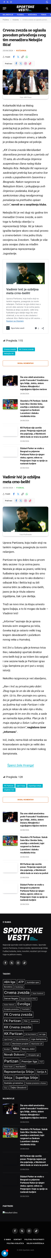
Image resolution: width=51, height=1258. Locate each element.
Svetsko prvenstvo (13, 1083)
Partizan (11, 1061)
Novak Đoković (14, 1054)
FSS (25, 1021)
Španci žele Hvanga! (20, 765)
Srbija (8, 1078)
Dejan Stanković (38, 993)
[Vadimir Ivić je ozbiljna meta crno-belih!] (25, 519)
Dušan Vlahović (9, 1005)
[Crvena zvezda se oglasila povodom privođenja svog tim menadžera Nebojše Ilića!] (25, 82)
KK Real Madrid (30, 1034)
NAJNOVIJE (8, 15)
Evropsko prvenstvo (11, 1009)
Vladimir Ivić (9, 790)
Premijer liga (29, 1061)
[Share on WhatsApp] (27, 57)
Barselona (8, 987)
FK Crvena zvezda (18, 1015)
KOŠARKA (32, 15)
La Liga (42, 1034)
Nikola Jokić (28, 1049)
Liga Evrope (8, 1039)
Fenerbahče (26, 1009)
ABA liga (9, 982)
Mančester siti (36, 1044)
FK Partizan (8, 786)
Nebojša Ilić (9, 353)
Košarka (21, 50)
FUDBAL (20, 15)
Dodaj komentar (25, 363)
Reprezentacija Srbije (19, 1072)
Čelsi (5, 1088)
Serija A (41, 1071)
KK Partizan (13, 1034)
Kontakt (18, 1239)
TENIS (43, 15)
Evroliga (23, 1004)
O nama (7, 1239)
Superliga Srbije (35, 786)
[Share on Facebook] (14, 57)
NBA (16, 1049)
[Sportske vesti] (25, 8)
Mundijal (7, 1049)
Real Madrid (20, 1067)
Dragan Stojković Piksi (28, 999)
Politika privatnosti (34, 1239)
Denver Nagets (11, 998)
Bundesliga (19, 987)
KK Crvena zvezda (26, 349)
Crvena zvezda (10, 349)
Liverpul (6, 1044)
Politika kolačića (15, 1243)
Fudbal (20, 488)
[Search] (46, 8)
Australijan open (33, 982)
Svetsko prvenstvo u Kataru (36, 1083)
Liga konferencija (22, 1039)
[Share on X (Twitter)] (18, 57)
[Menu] (4, 8)
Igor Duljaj (21, 786)
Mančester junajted (20, 1044)
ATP (21, 982)
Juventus (34, 1021)
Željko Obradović (18, 1088)
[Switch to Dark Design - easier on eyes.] (46, 2)
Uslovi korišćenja (35, 1243)
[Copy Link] (22, 57)
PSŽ (41, 1062)
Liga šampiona (38, 1039)
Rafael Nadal (8, 1067)
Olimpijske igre (33, 1055)
